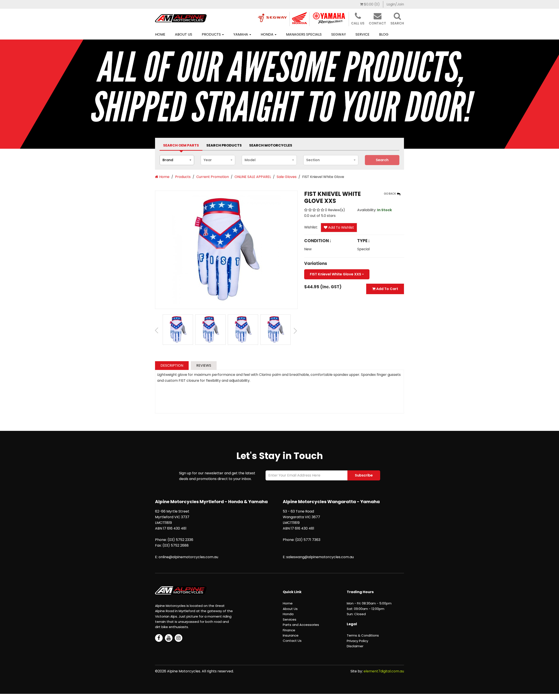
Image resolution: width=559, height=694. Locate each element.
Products (212, 34)
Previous (157, 331)
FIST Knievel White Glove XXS (336, 274)
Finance (289, 630)
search (382, 159)
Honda (267, 34)
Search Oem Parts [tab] (181, 145)
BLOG (383, 34)
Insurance (290, 635)
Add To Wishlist (340, 227)
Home (160, 34)
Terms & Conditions (363, 635)
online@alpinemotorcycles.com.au (188, 556)
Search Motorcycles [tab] (270, 145)
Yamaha (241, 34)
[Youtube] (169, 638)
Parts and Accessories (301, 624)
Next (296, 331)
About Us (183, 34)
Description (171, 365)
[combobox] (177, 160)
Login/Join (395, 4)
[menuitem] (370, 4)
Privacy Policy (357, 641)
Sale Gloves (287, 176)
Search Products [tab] (224, 145)
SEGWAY (338, 34)
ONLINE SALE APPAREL (253, 176)
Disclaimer (355, 646)
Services (289, 619)
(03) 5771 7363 (307, 539)
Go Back (390, 193)
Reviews (203, 365)
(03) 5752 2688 (175, 545)
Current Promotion (212, 176)
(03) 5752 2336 (180, 539)
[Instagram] (178, 638)
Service (362, 34)
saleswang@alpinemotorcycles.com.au (320, 556)
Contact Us (292, 640)
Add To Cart (386, 288)
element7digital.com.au (384, 671)
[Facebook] (159, 638)
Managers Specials (304, 34)
